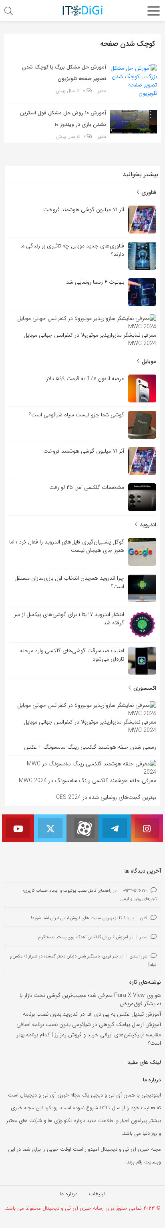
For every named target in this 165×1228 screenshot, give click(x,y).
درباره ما (69, 1193)
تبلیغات (97, 1193)
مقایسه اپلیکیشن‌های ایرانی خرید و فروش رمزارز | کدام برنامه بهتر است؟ (88, 1039)
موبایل (148, 361)
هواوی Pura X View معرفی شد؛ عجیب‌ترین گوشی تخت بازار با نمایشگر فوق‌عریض (90, 999)
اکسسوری (144, 688)
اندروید (147, 524)
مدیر (102, 90)
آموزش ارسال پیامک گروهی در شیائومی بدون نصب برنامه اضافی (88, 1024)
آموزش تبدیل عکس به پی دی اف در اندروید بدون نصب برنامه (92, 1014)
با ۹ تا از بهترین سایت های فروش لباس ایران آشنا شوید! (80, 918)
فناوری (148, 192)
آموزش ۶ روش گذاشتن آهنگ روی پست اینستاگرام (83, 937)
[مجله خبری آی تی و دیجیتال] (82, 10)
